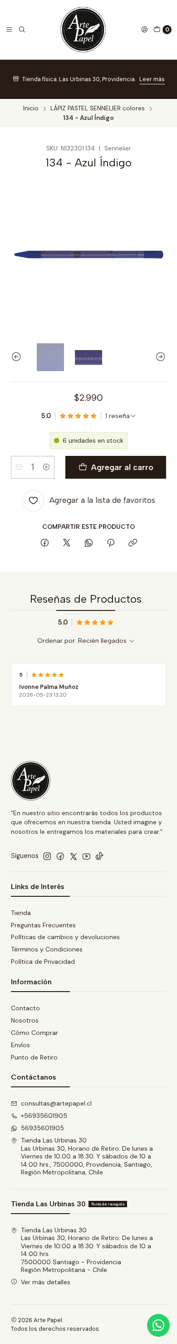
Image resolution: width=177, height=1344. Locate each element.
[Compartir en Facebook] (44, 543)
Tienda (21, 913)
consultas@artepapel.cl (56, 1103)
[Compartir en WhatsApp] (88, 543)
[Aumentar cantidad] (46, 467)
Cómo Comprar (34, 1033)
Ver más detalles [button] (45, 1282)
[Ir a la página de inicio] (83, 29)
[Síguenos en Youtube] (86, 856)
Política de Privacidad (43, 961)
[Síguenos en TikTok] (99, 856)
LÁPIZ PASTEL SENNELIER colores (97, 108)
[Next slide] (159, 357)
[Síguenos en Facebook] (60, 856)
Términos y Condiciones (47, 949)
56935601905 (42, 1128)
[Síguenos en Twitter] (73, 856)
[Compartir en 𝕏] (66, 543)
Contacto (25, 1008)
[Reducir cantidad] (19, 467)
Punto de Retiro (34, 1057)
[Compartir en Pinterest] (110, 543)
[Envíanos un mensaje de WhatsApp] (158, 1325)
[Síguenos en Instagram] (47, 856)
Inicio (31, 108)
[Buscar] (21, 29)
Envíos (20, 1045)
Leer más (152, 79)
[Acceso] (144, 29)
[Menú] (9, 29)
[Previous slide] (18, 357)
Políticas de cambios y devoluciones (65, 937)
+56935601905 (44, 1115)
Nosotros (25, 1020)
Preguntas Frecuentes (43, 925)
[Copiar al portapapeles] (132, 543)
